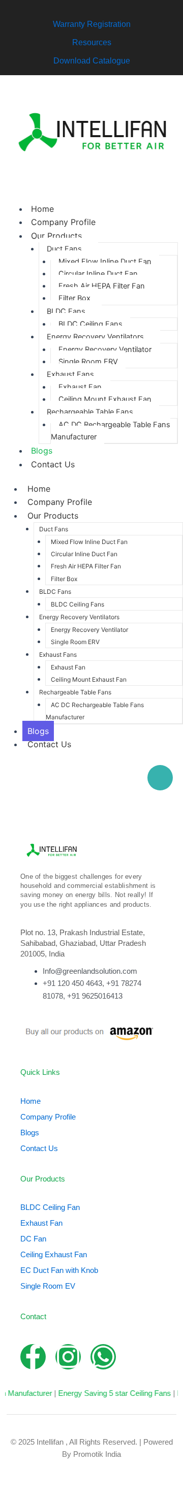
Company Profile (63, 222)
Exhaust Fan (80, 387)
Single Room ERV (88, 361)
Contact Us (53, 464)
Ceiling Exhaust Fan (53, 1254)
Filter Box (74, 298)
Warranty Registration (92, 24)
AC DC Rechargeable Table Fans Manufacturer (110, 430)
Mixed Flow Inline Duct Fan (104, 261)
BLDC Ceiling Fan (50, 1207)
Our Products (56, 236)
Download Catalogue (91, 60)
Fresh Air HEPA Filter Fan (101, 286)
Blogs (41, 450)
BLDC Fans (66, 311)
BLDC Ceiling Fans (90, 324)
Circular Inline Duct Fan (98, 273)
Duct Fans (64, 248)
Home (42, 209)
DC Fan (33, 1238)
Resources (91, 42)
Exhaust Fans (70, 374)
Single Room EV (47, 1286)
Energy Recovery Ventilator (104, 349)
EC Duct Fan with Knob (59, 1270)
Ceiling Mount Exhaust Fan (104, 399)
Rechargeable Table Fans (90, 412)
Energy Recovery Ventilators (95, 336)
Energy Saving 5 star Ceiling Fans (108, 1393)
